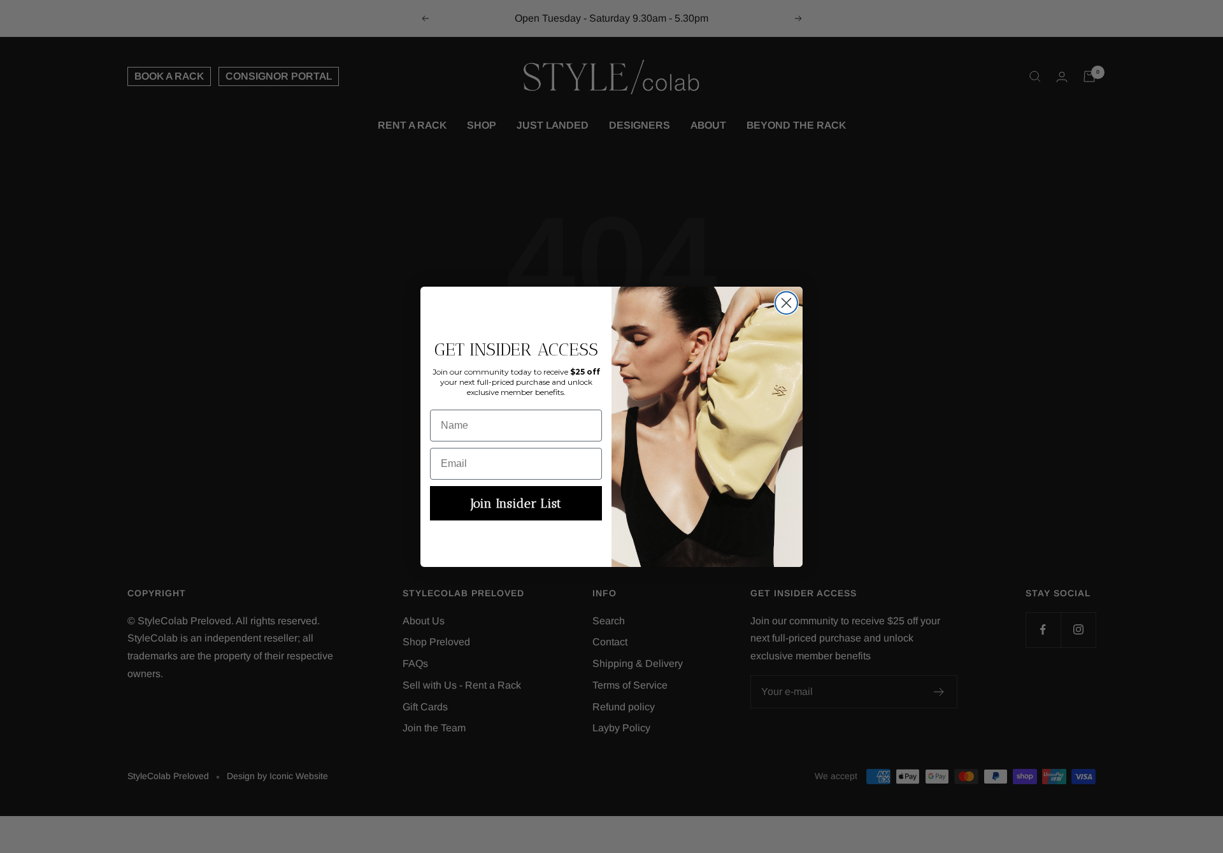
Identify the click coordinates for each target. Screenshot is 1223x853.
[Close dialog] (786, 303)
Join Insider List (516, 503)
